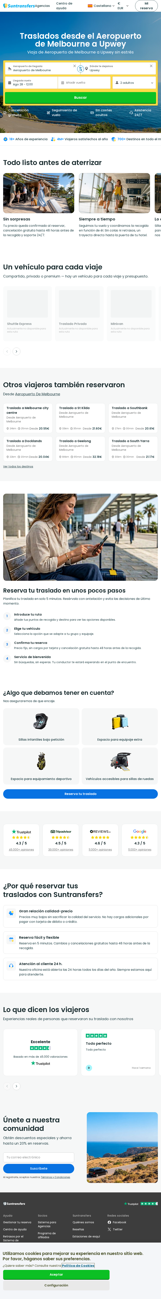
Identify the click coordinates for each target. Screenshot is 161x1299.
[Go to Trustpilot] (141, 1204)
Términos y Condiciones (55, 1177)
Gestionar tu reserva (17, 1222)
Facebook (119, 1222)
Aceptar (56, 1274)
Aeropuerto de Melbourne (37, 394)
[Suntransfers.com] (19, 6)
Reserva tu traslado (81, 794)
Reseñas (78, 1229)
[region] (80, 1271)
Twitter (118, 1229)
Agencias (42, 6)
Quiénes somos (83, 1222)
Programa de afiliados (47, 1235)
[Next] (16, 351)
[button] (74, 66)
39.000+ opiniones (60, 850)
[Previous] (7, 351)
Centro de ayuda (64, 5)
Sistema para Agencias (47, 1224)
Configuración (56, 1285)
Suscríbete (38, 1168)
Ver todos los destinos (18, 466)
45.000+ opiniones (21, 850)
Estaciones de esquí (86, 1236)
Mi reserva (146, 5)
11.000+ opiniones (100, 850)
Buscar (80, 97)
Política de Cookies (78, 1265)
